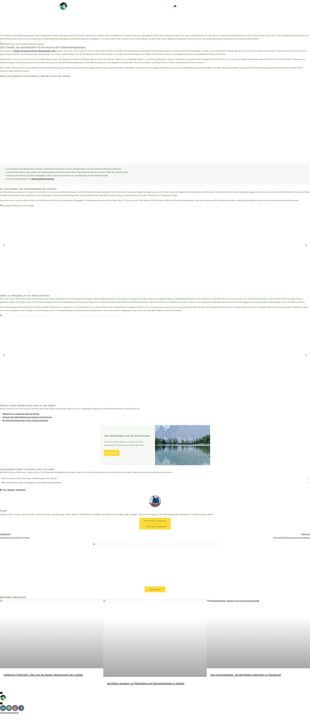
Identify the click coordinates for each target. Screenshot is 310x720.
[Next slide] (306, 245)
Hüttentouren (227, 6)
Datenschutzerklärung (9, 713)
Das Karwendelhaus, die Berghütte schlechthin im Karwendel (245, 674)
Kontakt (244, 6)
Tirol (4, 490)
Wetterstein (21, 490)
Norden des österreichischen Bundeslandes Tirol (34, 51)
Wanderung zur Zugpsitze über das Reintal (20, 414)
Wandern (11, 490)
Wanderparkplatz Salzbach (42, 179)
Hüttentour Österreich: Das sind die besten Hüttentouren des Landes (43, 674)
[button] (183, 6)
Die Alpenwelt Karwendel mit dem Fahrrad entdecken (25, 420)
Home (193, 6)
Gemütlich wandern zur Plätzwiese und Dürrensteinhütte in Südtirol (145, 683)
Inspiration (207, 6)
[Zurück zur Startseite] (63, 6)
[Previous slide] (3, 245)
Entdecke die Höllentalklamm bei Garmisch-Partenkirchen (27, 417)
